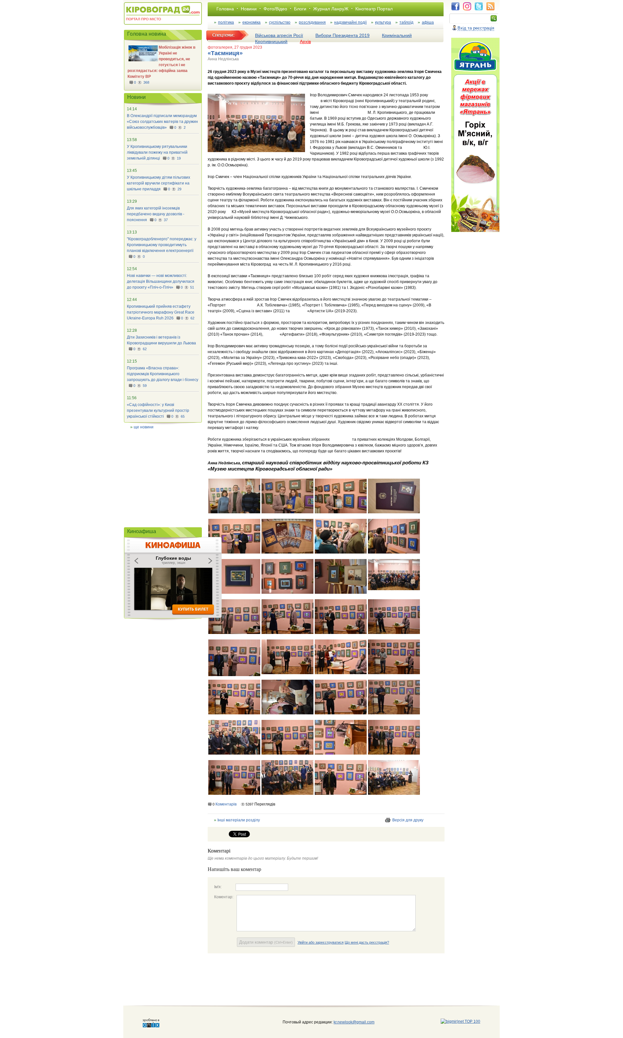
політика (226, 22)
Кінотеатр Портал (374, 8)
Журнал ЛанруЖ (330, 8)
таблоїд (406, 22)
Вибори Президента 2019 (342, 35)
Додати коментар (266, 942)
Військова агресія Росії (279, 35)
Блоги (300, 8)
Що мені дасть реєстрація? (367, 942)
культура (383, 22)
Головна (225, 8)
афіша (428, 22)
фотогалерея (220, 47)
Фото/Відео (275, 8)
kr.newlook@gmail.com (347, 1022)
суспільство (279, 22)
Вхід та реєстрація (476, 28)
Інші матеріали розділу (238, 820)
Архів (305, 41)
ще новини (143, 427)
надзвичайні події (350, 22)
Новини (249, 8)
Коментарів (226, 804)
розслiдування (312, 22)
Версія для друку (407, 820)
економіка (251, 22)
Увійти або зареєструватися (321, 942)
